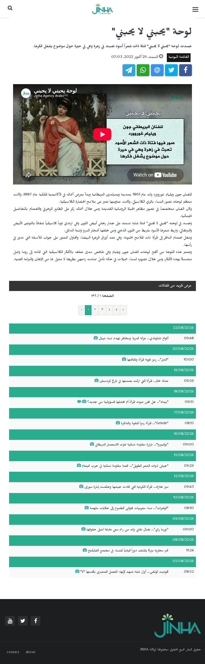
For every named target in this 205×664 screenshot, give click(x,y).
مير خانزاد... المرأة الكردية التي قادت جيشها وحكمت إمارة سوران (126, 487)
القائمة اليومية (178, 57)
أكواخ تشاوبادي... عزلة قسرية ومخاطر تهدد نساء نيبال (133, 339)
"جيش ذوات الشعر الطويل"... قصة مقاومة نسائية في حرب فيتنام (125, 466)
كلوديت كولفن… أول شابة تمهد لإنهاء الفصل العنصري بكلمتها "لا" (124, 572)
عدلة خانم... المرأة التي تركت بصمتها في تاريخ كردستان (134, 381)
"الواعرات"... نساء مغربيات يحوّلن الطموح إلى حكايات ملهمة (129, 509)
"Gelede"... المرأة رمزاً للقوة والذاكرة (144, 424)
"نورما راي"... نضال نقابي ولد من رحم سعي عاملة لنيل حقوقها (127, 530)
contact (13, 653)
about (30, 653)
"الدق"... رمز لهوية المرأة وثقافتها (147, 360)
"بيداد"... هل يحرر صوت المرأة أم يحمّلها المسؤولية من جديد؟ (127, 402)
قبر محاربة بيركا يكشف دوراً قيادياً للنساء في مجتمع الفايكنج (128, 551)
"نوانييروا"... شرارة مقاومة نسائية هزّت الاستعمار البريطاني (131, 445)
